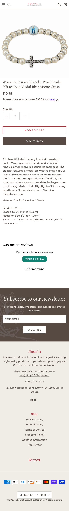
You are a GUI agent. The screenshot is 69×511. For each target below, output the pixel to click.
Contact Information (34, 439)
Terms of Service (34, 429)
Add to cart (34, 130)
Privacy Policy (34, 419)
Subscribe (34, 329)
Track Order (34, 444)
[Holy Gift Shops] (34, 4)
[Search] (10, 4)
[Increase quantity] (25, 116)
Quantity (8, 109)
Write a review (34, 258)
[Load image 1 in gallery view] (34, 43)
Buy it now (34, 141)
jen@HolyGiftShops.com (34, 375)
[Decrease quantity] (6, 116)
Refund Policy (34, 424)
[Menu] (3, 4)
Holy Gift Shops (21, 500)
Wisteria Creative (53, 500)
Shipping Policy (34, 434)
